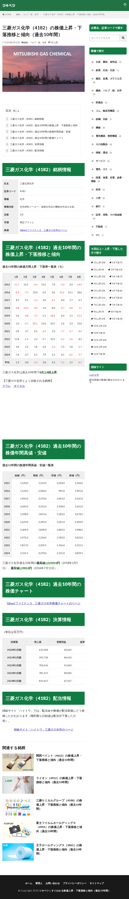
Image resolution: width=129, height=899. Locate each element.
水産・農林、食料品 (108, 61)
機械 (100, 127)
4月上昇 (54, 42)
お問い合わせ (53, 883)
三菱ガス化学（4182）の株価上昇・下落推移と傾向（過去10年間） (74, 14)
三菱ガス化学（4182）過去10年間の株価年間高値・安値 (38, 131)
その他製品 (104, 144)
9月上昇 (99, 318)
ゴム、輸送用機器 (107, 110)
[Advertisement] (43, 411)
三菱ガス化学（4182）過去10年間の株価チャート (34, 137)
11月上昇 (100, 340)
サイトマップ (97, 883)
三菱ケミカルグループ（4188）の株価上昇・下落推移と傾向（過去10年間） (59, 804)
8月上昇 (99, 311)
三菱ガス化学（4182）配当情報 (25, 150)
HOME (8, 14)
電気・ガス (104, 169)
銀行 (100, 206)
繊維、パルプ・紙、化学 (27, 14)
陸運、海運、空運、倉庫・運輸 (107, 179)
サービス (102, 160)
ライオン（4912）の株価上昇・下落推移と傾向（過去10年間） (59, 780)
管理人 (38, 883)
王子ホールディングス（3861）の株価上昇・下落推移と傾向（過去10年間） (59, 849)
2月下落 (116, 269)
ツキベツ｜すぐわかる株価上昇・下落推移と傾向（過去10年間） (74, 890)
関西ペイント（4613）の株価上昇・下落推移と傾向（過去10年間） (59, 757)
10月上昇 (100, 326)
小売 (100, 197)
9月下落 (117, 318)
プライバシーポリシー (75, 883)
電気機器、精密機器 (108, 135)
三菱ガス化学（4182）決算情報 (25, 144)
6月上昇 (99, 297)
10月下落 (99, 333)
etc (99, 234)
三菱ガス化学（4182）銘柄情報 (25, 118)
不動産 (101, 226)
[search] (123, 38)
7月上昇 (99, 304)
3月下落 (117, 276)
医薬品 (101, 102)
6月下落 (117, 297)
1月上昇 (99, 262)
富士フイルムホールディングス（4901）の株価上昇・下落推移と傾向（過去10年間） (59, 827)
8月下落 (116, 311)
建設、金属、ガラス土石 (107, 80)
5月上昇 (99, 290)
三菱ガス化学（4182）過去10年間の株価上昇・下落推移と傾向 (42, 125)
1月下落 (117, 262)
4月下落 (117, 283)
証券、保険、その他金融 (107, 216)
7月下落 (117, 304)
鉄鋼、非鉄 (103, 119)
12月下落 (99, 354)
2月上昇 (99, 269)
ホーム (28, 883)
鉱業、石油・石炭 (107, 70)
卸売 (100, 189)
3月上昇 (99, 276)
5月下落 (117, 290)
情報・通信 (104, 152)
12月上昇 (100, 347)
